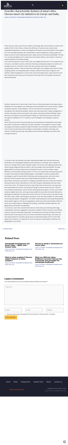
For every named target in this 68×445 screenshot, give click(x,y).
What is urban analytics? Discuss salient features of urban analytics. (18, 259)
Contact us (58, 382)
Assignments (25, 382)
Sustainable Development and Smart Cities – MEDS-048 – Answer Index (17, 245)
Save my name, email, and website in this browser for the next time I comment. (31, 314)
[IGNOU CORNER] (8, 5)
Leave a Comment (10, 17)
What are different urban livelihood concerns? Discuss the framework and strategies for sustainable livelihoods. (48, 259)
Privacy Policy (17, 389)
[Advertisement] (34, 32)
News (16, 382)
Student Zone (38, 382)
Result (48, 382)
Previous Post (7, 229)
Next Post (62, 229)
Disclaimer (11, 389)
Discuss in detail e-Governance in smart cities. (49, 244)
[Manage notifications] (64, 441)
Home (8, 382)
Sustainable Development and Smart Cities (30, 17)
